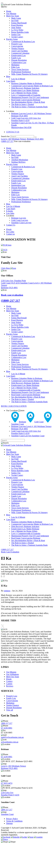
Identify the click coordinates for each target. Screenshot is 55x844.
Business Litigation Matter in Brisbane (26, 83)
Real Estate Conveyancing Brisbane (25, 100)
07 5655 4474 (6, 783)
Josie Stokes (16, 27)
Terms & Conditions (14, 821)
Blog (8, 76)
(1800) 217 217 (7, 141)
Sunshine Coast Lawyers (21, 223)
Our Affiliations (12, 674)
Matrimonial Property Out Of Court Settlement (30, 97)
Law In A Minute (18, 79)
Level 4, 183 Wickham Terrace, (22, 139)
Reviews (9, 686)
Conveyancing (17, 46)
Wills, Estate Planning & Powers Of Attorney (29, 74)
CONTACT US (12, 132)
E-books (9, 211)
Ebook (9, 229)
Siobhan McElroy (18, 162)
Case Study (10, 81)
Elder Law (15, 67)
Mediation (15, 65)
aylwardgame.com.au (9, 742)
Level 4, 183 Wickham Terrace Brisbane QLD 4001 (13, 767)
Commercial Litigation (20, 53)
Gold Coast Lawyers (26, 119)
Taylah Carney (17, 37)
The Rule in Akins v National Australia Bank (29, 107)
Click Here (5, 268)
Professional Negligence (21, 72)
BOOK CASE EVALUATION (14, 406)
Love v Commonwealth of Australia (25, 95)
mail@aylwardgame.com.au (12, 737)
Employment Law (18, 55)
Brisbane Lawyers (18, 218)
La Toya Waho (17, 30)
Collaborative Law (18, 62)
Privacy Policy (12, 819)
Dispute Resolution (19, 60)
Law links (10, 213)
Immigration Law (18, 185)
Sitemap (9, 823)
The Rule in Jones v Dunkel (22, 104)
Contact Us (10, 225)
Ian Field (14, 20)
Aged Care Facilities (19, 51)
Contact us (10, 234)
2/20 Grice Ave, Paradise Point (13, 282)
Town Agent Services (20, 69)
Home (8, 11)
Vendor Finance (17, 48)
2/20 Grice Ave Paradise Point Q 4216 (10, 793)
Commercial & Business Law (23, 41)
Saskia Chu (15, 34)
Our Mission (11, 13)
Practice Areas (12, 39)
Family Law (16, 58)
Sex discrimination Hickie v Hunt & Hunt (28, 102)
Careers (9, 684)
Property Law (16, 44)
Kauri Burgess (17, 25)
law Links (10, 232)
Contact (9, 681)
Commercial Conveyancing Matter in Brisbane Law (32, 86)
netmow (7, 591)
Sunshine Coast (26, 283)
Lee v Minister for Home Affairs (24, 93)
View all (9, 710)
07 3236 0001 (6, 728)
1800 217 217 (6, 723)
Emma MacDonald (19, 23)
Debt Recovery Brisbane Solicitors (25, 88)
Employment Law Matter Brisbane (25, 90)
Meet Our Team (12, 16)
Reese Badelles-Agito (20, 32)
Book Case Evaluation (10, 552)
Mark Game (16, 18)
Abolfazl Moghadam (19, 160)
